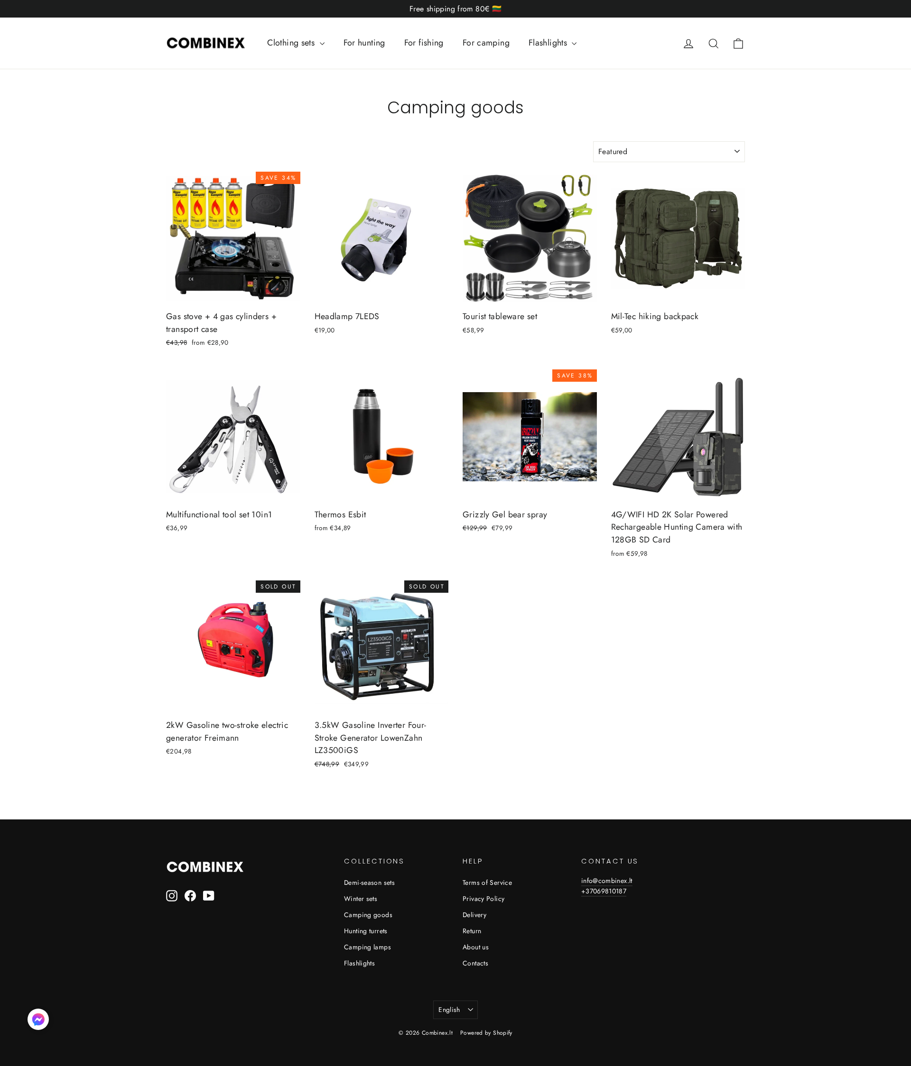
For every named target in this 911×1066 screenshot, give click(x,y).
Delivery (474, 914)
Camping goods (368, 914)
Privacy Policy (483, 898)
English (449, 1009)
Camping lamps (367, 947)
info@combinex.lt (606, 880)
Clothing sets (292, 43)
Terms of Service (487, 882)
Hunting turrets (366, 931)
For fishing (424, 43)
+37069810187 (603, 891)
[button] (38, 1021)
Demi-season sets (369, 882)
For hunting (364, 43)
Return (472, 931)
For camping (486, 43)
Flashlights (549, 43)
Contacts (475, 963)
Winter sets (360, 898)
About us (476, 947)
